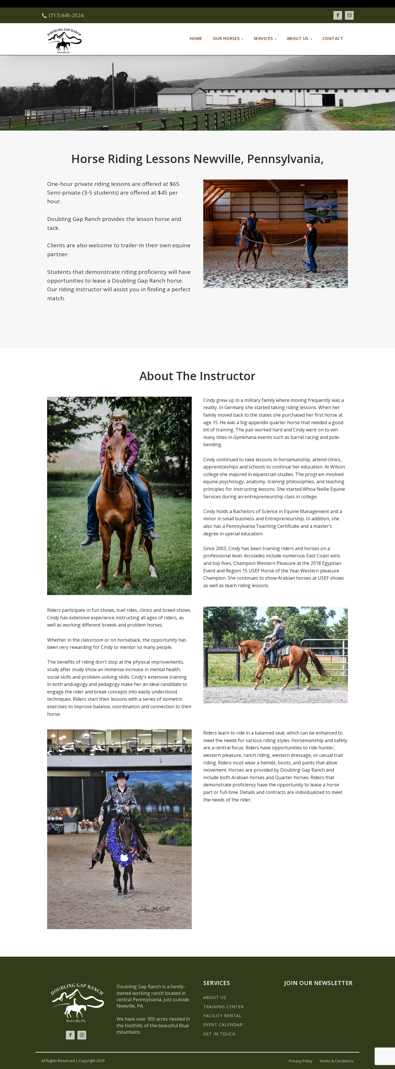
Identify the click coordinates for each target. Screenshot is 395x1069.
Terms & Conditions (337, 1060)
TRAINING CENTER (223, 1006)
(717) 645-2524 (66, 15)
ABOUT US (214, 997)
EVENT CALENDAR (223, 1024)
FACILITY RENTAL (222, 1015)
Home (196, 38)
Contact (333, 38)
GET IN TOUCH (219, 1034)
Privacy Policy (301, 1060)
